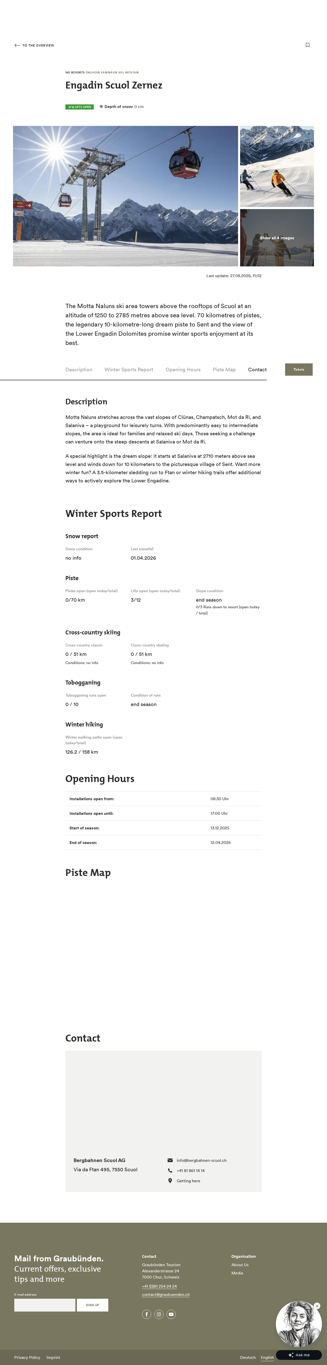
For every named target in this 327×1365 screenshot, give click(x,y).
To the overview (37, 45)
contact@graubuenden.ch (166, 1294)
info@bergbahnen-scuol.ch (202, 1160)
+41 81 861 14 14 (191, 1170)
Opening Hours (183, 369)
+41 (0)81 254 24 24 (159, 1286)
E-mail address (25, 1295)
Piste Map (224, 369)
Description (78, 369)
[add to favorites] (307, 45)
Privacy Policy (27, 1357)
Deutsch (248, 1357)
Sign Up (92, 1305)
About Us (240, 1264)
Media (237, 1272)
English (267, 1357)
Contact (257, 369)
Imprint (53, 1357)
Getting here (188, 1180)
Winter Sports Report (128, 369)
